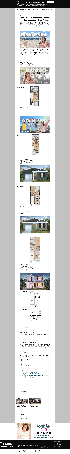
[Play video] (35, 75)
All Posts (17, 9)
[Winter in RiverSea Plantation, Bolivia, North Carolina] (35, 401)
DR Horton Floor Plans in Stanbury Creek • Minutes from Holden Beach (22, 406)
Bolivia (21, 386)
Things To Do (22, 9)
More (51, 9)
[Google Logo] (38, 433)
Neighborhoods (38, 9)
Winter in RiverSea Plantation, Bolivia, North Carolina (35, 406)
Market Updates (27, 9)
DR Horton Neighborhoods (26, 386)
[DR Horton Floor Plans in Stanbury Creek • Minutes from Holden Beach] (22, 401)
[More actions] (49, 15)
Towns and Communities (45, 9)
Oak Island (33, 9)
